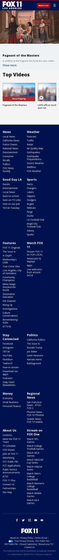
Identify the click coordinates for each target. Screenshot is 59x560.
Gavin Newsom (35, 355)
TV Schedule (9, 445)
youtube (35, 520)
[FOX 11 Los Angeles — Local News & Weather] (12, 5)
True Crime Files (11, 266)
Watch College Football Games (35, 447)
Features (9, 243)
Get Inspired (9, 300)
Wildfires (31, 167)
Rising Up (7, 304)
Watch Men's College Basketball (34, 476)
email (42, 520)
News (7, 132)
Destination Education (9, 295)
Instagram (8, 347)
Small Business (11, 402)
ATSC (5, 476)
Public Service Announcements (11, 471)
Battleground (34, 363)
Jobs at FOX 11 (10, 453)
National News (10, 148)
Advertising (8, 457)
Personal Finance (12, 406)
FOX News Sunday (8, 170)
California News (11, 140)
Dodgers (31, 200)
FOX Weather (34, 171)
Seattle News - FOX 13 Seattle (35, 420)
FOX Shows (9, 449)
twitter (23, 520)
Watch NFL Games (33, 440)
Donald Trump (34, 347)
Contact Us (8, 484)
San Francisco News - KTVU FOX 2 (34, 405)
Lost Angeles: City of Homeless (12, 272)
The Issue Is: (9, 251)
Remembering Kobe (10, 321)
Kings (30, 211)
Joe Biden (32, 351)
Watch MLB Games (33, 454)
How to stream (11, 367)
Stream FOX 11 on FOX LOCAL (35, 253)
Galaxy (30, 230)
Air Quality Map (35, 148)
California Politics (36, 339)
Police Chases (10, 144)
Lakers (30, 192)
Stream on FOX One (34, 432)
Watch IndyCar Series (34, 468)
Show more (10, 65)
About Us (9, 430)
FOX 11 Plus (9, 480)
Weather (33, 132)
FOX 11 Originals (11, 247)
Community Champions (9, 279)
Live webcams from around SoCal (34, 272)
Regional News (33, 395)
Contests (7, 435)
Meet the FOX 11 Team (12, 440)
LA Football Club (35, 219)
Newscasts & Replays (34, 260)
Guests (6, 184)
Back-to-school (11, 196)
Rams (30, 184)
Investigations (10, 308)
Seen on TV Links (12, 200)
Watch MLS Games (33, 502)
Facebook (8, 343)
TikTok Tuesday (11, 207)
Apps (29, 265)
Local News (9, 136)
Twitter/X (7, 363)
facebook (17, 520)
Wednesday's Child (10, 261)
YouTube (7, 355)
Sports (32, 179)
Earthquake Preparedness (34, 158)
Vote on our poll (11, 203)
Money (8, 393)
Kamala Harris (34, 359)
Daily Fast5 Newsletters (9, 384)
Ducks (30, 215)
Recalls (6, 160)
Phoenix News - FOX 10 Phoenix (35, 413)
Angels (30, 203)
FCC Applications (11, 465)
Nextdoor (8, 359)
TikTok (6, 351)
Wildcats (31, 207)
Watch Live (43, 5)
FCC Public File (10, 461)
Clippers (31, 196)
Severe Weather (35, 163)
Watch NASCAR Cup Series (35, 461)
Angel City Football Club (34, 225)
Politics (6, 164)
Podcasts (7, 378)
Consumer (8, 156)
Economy (8, 398)
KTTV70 (7, 326)
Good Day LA (12, 179)
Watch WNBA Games (34, 495)
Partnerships (9, 488)
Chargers (31, 188)
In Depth (7, 255)
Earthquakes (33, 152)
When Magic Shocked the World (9, 287)
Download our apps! (10, 373)
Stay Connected (11, 337)
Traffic (30, 140)
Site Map (7, 492)
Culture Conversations (10, 314)
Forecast (31, 136)
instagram (29, 520)
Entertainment (10, 152)
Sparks (30, 234)
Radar (30, 144)
